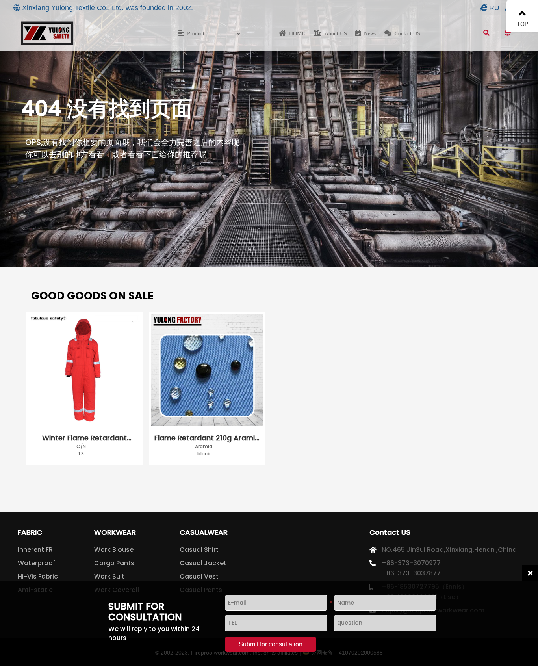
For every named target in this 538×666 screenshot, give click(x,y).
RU (494, 8)
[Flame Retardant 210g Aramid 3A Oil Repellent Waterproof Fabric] (207, 371)
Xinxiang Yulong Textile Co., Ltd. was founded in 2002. (107, 8)
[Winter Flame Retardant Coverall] (84, 371)
